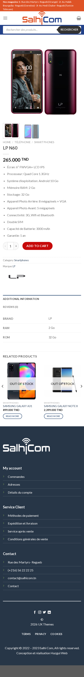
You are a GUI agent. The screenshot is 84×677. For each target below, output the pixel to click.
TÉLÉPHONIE (22, 142)
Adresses (14, 484)
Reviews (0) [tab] (10, 306)
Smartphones (44, 142)
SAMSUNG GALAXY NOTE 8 (61, 406)
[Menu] (5, 18)
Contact (13, 586)
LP (14, 266)
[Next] (74, 81)
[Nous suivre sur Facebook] (34, 612)
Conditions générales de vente (28, 539)
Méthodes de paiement (23, 515)
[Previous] (9, 81)
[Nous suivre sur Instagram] (39, 612)
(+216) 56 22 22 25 (20, 570)
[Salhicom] (42, 18)
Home (7, 142)
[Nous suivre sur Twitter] (44, 612)
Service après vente (21, 531)
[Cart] (79, 18)
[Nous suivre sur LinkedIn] (49, 612)
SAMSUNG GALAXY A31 (17, 406)
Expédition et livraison (23, 523)
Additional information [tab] (21, 298)
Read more (12, 416)
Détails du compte (20, 492)
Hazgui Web (59, 653)
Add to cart (37, 246)
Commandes (16, 476)
